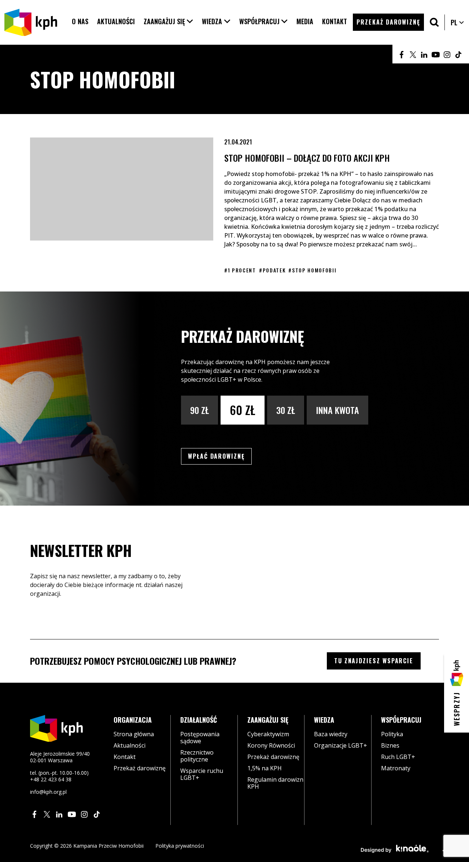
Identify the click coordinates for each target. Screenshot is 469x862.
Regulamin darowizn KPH (275, 783)
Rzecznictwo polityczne (197, 755)
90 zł (199, 410)
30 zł (285, 410)
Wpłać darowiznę (220, 456)
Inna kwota (337, 410)
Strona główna (134, 734)
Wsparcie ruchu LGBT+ (201, 774)
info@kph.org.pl (48, 791)
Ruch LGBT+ (398, 757)
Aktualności (129, 745)
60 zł (242, 409)
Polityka (392, 734)
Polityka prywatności (179, 845)
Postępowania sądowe (199, 737)
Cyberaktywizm (268, 734)
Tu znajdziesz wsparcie (373, 660)
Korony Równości (271, 745)
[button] (168, 21)
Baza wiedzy (330, 734)
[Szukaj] (434, 22)
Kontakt (125, 757)
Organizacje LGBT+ (340, 745)
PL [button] (458, 22)
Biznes (390, 745)
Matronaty (395, 768)
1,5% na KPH (264, 768)
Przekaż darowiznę (140, 768)
